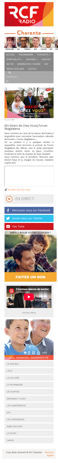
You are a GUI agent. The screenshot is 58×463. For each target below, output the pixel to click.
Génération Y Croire (28, 64)
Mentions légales (49, 454)
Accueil (10, 54)
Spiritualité (14, 59)
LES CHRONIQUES (15, 419)
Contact (47, 59)
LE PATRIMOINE (15, 384)
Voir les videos (29, 312)
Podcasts (43, 54)
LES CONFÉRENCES (16, 405)
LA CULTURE (13, 377)
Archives (31, 59)
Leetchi (32, 68)
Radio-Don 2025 (15, 68)
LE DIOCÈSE (12, 363)
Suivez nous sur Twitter (27, 218)
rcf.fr (10, 64)
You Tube (18, 226)
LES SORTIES (13, 391)
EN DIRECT (24, 198)
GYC (46, 64)
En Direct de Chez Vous (19, 189)
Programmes (26, 54)
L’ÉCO (9, 370)
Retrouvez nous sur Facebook (31, 210)
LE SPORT (12, 433)
